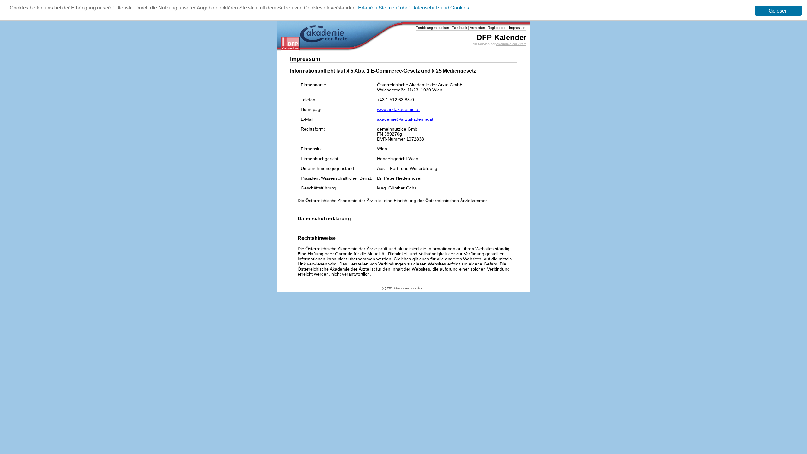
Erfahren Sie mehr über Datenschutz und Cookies (413, 7)
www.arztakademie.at (398, 109)
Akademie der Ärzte (511, 44)
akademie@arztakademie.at (405, 119)
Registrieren (496, 28)
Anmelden (477, 28)
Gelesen (778, 10)
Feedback (459, 28)
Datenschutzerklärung (324, 218)
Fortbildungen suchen (432, 28)
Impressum (517, 28)
